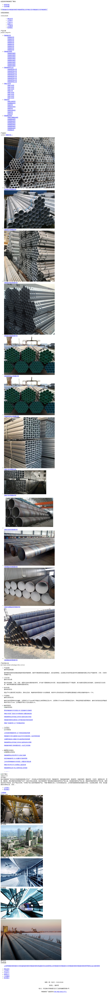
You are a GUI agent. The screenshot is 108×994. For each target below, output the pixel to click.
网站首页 (10, 18)
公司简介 (10, 20)
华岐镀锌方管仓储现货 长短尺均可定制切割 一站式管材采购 (22, 736)
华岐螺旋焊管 (11, 103)
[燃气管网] (22, 823)
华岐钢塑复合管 (9, 67)
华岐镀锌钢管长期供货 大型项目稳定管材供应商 (18, 720)
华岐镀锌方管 (65, 966)
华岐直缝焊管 (11, 110)
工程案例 (10, 26)
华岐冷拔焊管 (11, 101)
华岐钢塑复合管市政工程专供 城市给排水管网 (17, 742)
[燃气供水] (31, 959)
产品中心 (10, 22)
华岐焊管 (6, 99)
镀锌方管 (17, 966)
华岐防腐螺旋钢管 (12, 117)
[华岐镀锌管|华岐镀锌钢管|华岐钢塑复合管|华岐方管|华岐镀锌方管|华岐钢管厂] (24, 9)
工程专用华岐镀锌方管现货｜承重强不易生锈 (17, 761)
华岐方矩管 (7, 83)
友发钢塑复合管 (49, 966)
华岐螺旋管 (10, 130)
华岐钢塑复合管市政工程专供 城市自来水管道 (17, 716)
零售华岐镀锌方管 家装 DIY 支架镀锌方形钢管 (18, 710)
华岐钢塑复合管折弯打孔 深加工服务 (15, 755)
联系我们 (10, 27)
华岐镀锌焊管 (11, 107)
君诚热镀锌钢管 (25, 966)
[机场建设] (22, 886)
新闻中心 (10, 24)
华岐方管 (10, 90)
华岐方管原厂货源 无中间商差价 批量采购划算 (18, 713)
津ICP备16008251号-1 (60, 991)
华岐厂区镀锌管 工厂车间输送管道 (14, 723)
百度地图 (6, 6)
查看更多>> (9, 135)
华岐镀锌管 (7, 35)
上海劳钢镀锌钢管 (9, 966)
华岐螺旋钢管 (8, 115)
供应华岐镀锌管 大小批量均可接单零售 (15, 758)
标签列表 (6, 4)
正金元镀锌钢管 (95, 966)
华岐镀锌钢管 (8, 51)
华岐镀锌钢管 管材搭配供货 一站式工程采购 (17, 745)
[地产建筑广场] (22, 856)
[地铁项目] (22, 917)
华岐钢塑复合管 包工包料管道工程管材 (15, 768)
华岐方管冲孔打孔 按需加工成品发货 (15, 764)
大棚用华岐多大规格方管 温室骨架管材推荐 (17, 739)
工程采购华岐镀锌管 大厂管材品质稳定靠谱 (17, 733)
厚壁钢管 (87, 966)
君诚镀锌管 (41, 966)
